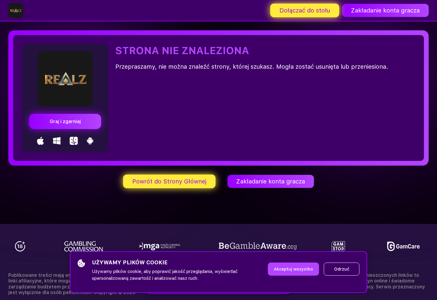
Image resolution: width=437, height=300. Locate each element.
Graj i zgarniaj (65, 121)
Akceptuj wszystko (293, 269)
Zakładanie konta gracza (385, 10)
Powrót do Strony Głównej (169, 181)
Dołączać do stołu (304, 10)
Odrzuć (341, 269)
